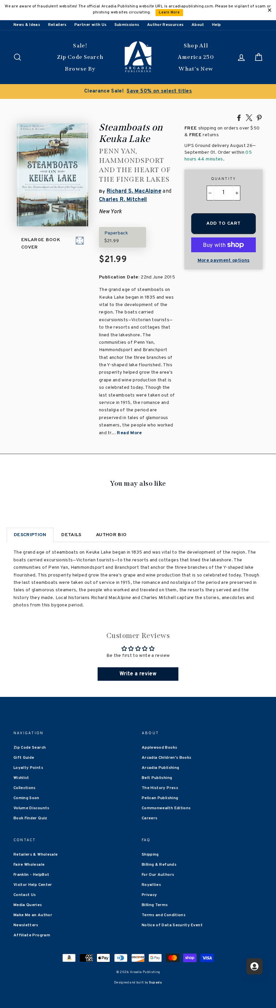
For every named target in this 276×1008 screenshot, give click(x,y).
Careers (149, 818)
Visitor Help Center (32, 885)
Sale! (80, 45)
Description (30, 535)
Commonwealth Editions (166, 808)
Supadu (155, 982)
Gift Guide (23, 757)
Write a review (138, 674)
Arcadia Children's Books (166, 757)
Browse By (80, 69)
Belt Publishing (157, 778)
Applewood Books (159, 747)
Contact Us (24, 895)
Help (216, 25)
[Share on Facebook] (239, 117)
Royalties (151, 885)
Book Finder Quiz (30, 818)
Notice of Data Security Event (172, 925)
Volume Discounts (31, 808)
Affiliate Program (31, 935)
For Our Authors (158, 875)
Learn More (169, 12)
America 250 (196, 57)
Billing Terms (155, 905)
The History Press (160, 788)
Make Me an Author (32, 915)
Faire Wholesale (28, 864)
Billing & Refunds (159, 864)
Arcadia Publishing (160, 768)
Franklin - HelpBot (31, 875)
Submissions (126, 25)
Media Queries (27, 905)
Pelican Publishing (160, 798)
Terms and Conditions (163, 915)
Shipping (150, 854)
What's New (195, 69)
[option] (138, 91)
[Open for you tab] (254, 966)
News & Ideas (26, 25)
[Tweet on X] (249, 117)
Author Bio (111, 535)
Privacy (149, 895)
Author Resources (165, 25)
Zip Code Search (80, 57)
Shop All (196, 45)
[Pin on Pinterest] (259, 117)
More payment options (224, 260)
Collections (24, 788)
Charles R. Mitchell (123, 199)
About (198, 25)
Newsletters (25, 925)
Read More (129, 433)
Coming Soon (26, 798)
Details (71, 535)
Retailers (57, 25)
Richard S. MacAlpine (134, 191)
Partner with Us (90, 25)
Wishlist (21, 778)
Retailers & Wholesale (35, 854)
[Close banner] (270, 10)
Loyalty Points (28, 768)
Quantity (223, 179)
